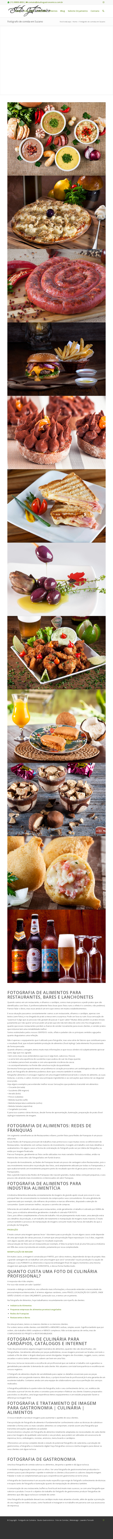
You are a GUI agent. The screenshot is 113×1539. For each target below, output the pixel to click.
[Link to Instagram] (103, 2)
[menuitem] (18, 11)
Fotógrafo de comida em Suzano (25, 21)
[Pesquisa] (103, 11)
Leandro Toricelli (87, 1520)
